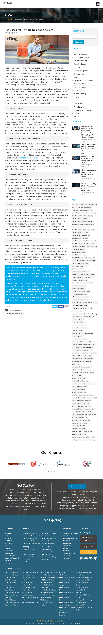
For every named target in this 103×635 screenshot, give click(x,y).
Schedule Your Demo (88, 539)
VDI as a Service (76, 353)
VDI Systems (75, 372)
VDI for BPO (88, 356)
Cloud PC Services (77, 244)
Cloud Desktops (80, 64)
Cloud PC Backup (77, 241)
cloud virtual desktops (78, 249)
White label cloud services (81, 591)
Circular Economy (91, 213)
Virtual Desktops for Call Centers (81, 400)
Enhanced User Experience (51, 541)
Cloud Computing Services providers (82, 221)
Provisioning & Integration (50, 557)
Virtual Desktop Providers (79, 386)
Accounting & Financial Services (70, 534)
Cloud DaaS (75, 224)
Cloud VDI (82, 246)
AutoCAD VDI (76, 207)
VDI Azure (85, 353)
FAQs (6, 545)
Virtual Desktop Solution (67, 602)
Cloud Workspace (27, 575)
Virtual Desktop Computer (64, 583)
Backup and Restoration (31, 552)
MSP (77, 610)
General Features (48, 554)
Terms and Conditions (73, 623)
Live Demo (88, 552)
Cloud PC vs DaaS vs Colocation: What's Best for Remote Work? (88, 173)
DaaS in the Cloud (27, 582)
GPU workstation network (83, 80)
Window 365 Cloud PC (78, 426)
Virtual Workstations (78, 204)
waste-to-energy (76, 420)
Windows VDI (88, 431)
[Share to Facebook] (61, 307)
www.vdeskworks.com (49, 297)
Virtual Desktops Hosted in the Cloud (84, 573)
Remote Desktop (80, 94)
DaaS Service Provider (29, 587)
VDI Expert (62, 572)
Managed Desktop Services (89, 302)
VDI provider (75, 364)
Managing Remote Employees (80, 308)
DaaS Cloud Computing (78, 260)
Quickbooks (78, 90)
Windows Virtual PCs (78, 437)
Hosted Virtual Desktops (79, 291)
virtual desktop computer (79, 378)
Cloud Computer (77, 216)
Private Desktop (80, 84)
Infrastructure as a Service (79, 294)
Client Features (47, 536)
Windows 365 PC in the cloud (83, 596)
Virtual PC (77, 113)
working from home (77, 440)
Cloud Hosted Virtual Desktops (81, 235)
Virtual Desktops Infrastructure (81, 409)
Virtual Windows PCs (82, 580)
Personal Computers (78, 311)
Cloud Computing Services (79, 218)
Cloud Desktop (9, 587)
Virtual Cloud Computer (87, 372)
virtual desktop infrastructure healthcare (83, 384)
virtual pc (93, 409)
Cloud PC (77, 67)
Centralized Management (32, 536)
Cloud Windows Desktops (79, 255)
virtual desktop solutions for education (83, 395)
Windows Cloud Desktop (79, 429)
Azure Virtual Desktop (78, 213)
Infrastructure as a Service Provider (82, 297)
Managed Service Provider (30, 602)
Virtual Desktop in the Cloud (66, 593)
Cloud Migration (76, 238)
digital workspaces (77, 277)
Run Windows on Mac (47, 595)
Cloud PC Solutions (89, 244)
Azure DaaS (27, 559)
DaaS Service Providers (78, 266)
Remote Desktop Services (30, 158)
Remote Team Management (80, 339)
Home (6, 19)
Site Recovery (90, 347)
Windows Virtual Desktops (79, 434)
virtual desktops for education (80, 403)
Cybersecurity (79, 74)
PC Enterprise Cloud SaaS (48, 572)
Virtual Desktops (80, 107)
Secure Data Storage (30, 557)
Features (7, 548)
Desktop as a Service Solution (80, 272)
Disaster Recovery (89, 277)
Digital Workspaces (28, 595)
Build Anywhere (47, 549)
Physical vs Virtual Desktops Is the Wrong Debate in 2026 (88, 159)
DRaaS (91, 283)
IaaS (88, 291)
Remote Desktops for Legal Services (82, 333)
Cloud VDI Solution (91, 246)
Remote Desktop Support (48, 590)
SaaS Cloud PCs (80, 347)
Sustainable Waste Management (81, 350)
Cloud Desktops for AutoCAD (80, 232)
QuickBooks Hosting (47, 580)
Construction (67, 545)
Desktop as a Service (78, 269)
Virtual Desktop (79, 104)
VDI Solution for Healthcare (64, 613)
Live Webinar (9, 543)
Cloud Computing (80, 61)
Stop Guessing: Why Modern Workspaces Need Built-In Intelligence (88, 187)
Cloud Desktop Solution (79, 230)
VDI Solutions (76, 370)
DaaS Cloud (91, 258)
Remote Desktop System (48, 592)
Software (77, 97)
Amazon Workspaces (91, 204)
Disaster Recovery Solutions (80, 283)
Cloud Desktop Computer (87, 224)
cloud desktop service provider (81, 227)
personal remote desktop (79, 314)
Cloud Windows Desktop (79, 252)
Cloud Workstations (28, 577)
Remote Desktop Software (79, 328)
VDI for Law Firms (77, 361)
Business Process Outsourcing (68, 542)
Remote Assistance (48, 543)
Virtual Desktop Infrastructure (80, 381)
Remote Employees (77, 336)
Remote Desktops (77, 330)
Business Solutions (81, 54)
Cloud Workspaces (81, 71)
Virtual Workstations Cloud (79, 417)
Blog (11, 19)
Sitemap (7, 563)
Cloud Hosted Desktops (12, 592)
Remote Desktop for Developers (47, 586)
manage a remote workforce (80, 300)
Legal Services (67, 555)
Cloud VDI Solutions (11, 605)
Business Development (70, 538)
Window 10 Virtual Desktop (80, 423)
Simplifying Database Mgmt (33, 543)
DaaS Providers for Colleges (80, 263)
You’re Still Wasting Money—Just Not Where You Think (88, 146)
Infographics (9, 550)
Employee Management (79, 288)
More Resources (10, 555)
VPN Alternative (80, 117)
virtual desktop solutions (79, 392)
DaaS (76, 77)
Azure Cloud (75, 210)
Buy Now (8, 538)
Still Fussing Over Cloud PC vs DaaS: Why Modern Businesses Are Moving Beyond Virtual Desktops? (87, 131)
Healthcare (66, 550)
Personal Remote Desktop (49, 577)
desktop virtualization (78, 274)
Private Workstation (88, 316)
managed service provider (79, 305)
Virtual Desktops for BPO (90, 398)
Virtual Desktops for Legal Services (82, 406)
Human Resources (69, 553)
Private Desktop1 (77, 316)
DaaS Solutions (27, 590)
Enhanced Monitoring (30, 538)
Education (66, 548)
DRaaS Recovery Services (79, 286)
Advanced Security (29, 549)
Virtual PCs (75, 412)
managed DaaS (76, 302)
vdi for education (77, 358)
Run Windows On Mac (89, 344)
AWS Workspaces (86, 207)
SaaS (73, 347)
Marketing (66, 558)
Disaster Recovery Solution (79, 280)
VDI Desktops (93, 353)
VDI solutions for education (88, 370)
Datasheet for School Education (12, 559)
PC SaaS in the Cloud (47, 575)
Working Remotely (90, 440)
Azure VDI (45, 559)
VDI (75, 100)
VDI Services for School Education (81, 367)
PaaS (91, 308)
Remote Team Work (77, 342)
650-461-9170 (87, 491)
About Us (8, 533)
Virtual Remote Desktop (86, 412)
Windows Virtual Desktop (84, 607)
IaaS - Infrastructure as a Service (30, 598)
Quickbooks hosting (78, 319)
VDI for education (88, 358)
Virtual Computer (77, 375)
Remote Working (89, 342)
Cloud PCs (75, 246)
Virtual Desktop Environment (64, 588)
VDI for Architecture (77, 356)
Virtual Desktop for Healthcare (46, 603)
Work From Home (90, 437)
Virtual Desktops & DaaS (83, 110)
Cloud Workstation (77, 258)
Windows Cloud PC (77, 431)
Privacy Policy (61, 623)
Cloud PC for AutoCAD (89, 241)
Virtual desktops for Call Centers (67, 608)
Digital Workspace (91, 274)
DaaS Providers (91, 260)
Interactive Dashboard (31, 541)
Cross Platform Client (49, 538)
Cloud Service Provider (12, 602)
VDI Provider (63, 575)
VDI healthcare (87, 361)
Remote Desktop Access (79, 322)
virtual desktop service (78, 389)
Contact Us (77, 486)
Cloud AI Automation (81, 57)
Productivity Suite (29, 562)
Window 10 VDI (87, 420)
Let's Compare (9, 553)
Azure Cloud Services (86, 210)
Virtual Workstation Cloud (82, 583)
